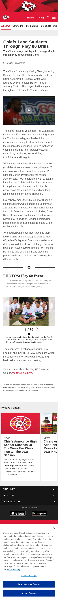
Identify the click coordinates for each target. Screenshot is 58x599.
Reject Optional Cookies (29, 584)
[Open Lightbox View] (29, 324)
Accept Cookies (29, 593)
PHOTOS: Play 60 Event (24, 275)
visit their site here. (22, 378)
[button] (29, 110)
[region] (29, 563)
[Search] (48, 17)
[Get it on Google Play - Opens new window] (39, 520)
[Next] (37, 332)
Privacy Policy (37, 569)
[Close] (54, 531)
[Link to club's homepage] (6, 16)
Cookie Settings (29, 575)
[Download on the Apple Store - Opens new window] (18, 519)
